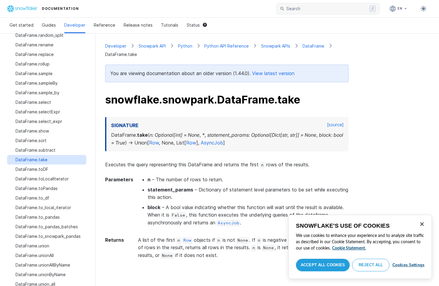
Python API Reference (226, 45)
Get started (21, 25)
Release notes (138, 25)
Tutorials (169, 25)
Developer (74, 25)
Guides (49, 25)
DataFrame (313, 45)
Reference (104, 25)
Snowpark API (152, 45)
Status (193, 25)
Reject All (371, 265)
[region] (360, 247)
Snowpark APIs (275, 45)
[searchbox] (326, 8)
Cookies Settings (408, 265)
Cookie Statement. (349, 248)
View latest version (273, 73)
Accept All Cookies (323, 265)
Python (185, 45)
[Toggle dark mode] (423, 9)
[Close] (422, 224)
